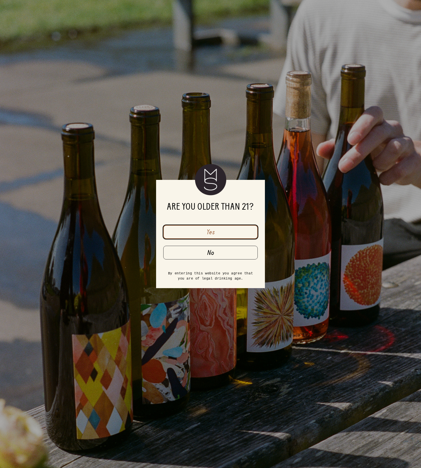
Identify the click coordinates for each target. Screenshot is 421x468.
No (210, 252)
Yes (210, 232)
